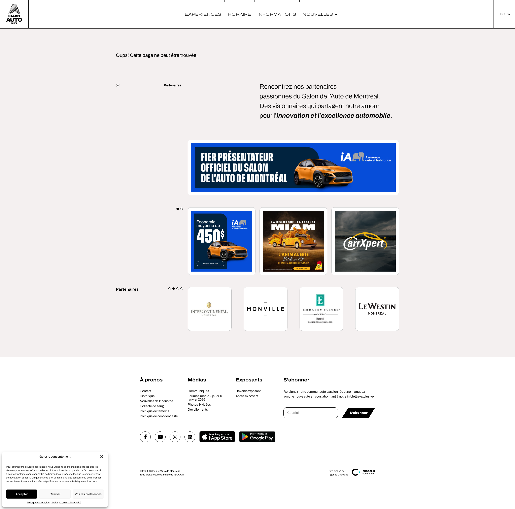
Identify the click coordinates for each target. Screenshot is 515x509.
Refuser (55, 494)
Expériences (203, 14)
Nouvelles (318, 14)
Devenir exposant (248, 391)
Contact (145, 391)
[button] (102, 457)
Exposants (249, 379)
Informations (277, 14)
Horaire (239, 14)
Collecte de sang (152, 406)
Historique (147, 396)
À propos (151, 379)
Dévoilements (198, 409)
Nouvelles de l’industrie (156, 401)
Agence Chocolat (338, 474)
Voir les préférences (88, 494)
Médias (197, 379)
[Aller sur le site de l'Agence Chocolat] (363, 475)
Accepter (21, 494)
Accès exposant (247, 396)
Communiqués (198, 391)
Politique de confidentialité (66, 502)
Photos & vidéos (199, 404)
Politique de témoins (38, 502)
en (508, 14)
